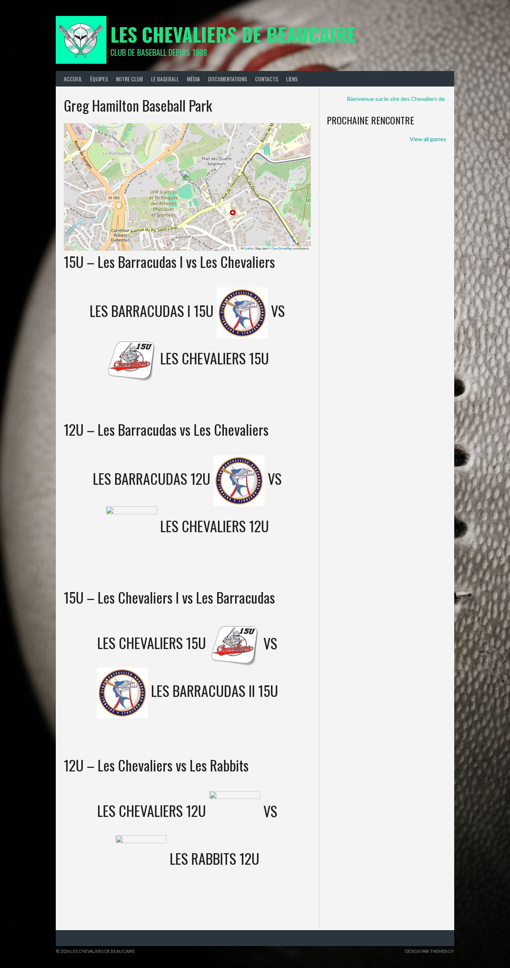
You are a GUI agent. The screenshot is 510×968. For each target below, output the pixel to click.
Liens (292, 79)
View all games (428, 139)
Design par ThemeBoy (429, 951)
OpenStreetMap (281, 248)
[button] (187, 179)
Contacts (266, 79)
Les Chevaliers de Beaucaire (233, 34)
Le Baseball (165, 79)
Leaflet (248, 248)
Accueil (73, 79)
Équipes (99, 79)
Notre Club (129, 79)
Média (193, 79)
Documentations (227, 79)
